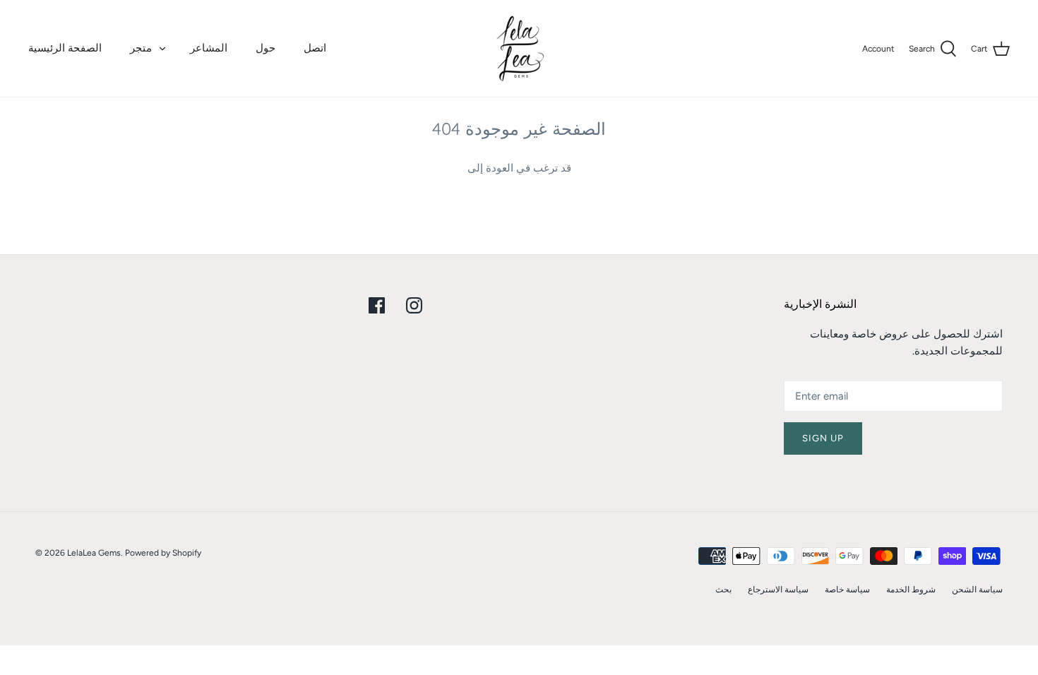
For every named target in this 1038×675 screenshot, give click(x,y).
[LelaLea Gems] (519, 48)
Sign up (823, 438)
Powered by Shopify (163, 553)
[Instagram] (414, 305)
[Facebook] (377, 305)
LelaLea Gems (94, 553)
